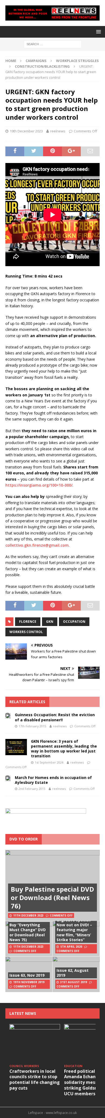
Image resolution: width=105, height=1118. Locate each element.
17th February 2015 (32, 726)
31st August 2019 (73, 982)
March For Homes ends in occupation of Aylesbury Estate (53, 780)
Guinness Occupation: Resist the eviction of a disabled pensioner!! (55, 717)
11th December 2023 (28, 915)
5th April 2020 (71, 946)
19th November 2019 (28, 982)
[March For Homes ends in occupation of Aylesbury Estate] (8, 778)
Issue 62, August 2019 (73, 973)
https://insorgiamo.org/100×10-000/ (38, 485)
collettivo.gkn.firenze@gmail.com (37, 545)
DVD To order (23, 839)
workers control (26, 632)
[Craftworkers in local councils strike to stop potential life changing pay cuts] (34, 1043)
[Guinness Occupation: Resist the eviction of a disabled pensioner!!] (8, 715)
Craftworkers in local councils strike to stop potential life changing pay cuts (34, 1079)
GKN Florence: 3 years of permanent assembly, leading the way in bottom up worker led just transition (64, 749)
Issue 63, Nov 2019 (26, 975)
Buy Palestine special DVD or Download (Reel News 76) (52, 897)
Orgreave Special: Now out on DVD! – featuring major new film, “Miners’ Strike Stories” (74, 929)
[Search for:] (53, 43)
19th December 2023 (26, 131)
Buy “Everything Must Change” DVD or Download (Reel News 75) (27, 932)
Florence (27, 621)
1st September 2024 (49, 762)
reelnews (57, 131)
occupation (74, 621)
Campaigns (36, 60)
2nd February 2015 (32, 789)
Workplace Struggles (77, 60)
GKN (49, 621)
